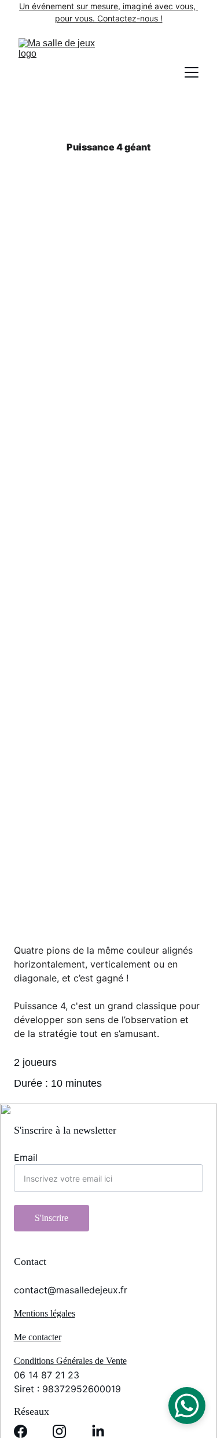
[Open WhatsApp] (186, 1405)
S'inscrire (51, 1218)
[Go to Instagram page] (59, 1431)
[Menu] (191, 72)
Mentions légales (44, 1313)
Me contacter (37, 1337)
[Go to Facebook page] (20, 1431)
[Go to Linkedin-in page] (98, 1431)
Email (26, 1157)
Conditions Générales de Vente (70, 1361)
